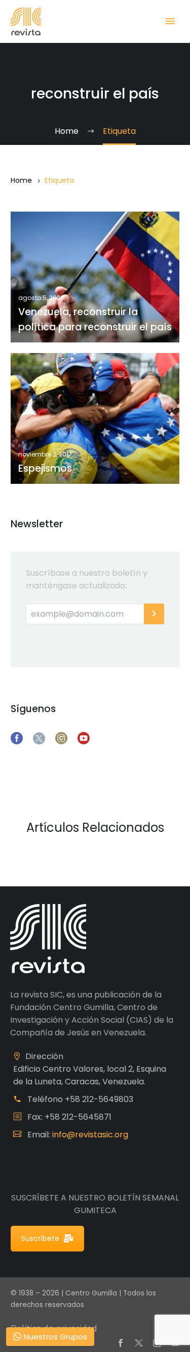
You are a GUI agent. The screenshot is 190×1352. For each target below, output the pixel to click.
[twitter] (39, 738)
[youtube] (84, 738)
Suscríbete (40, 1238)
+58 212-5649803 (99, 1099)
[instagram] (61, 738)
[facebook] (17, 738)
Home (21, 180)
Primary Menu (170, 21)
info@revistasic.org (90, 1134)
